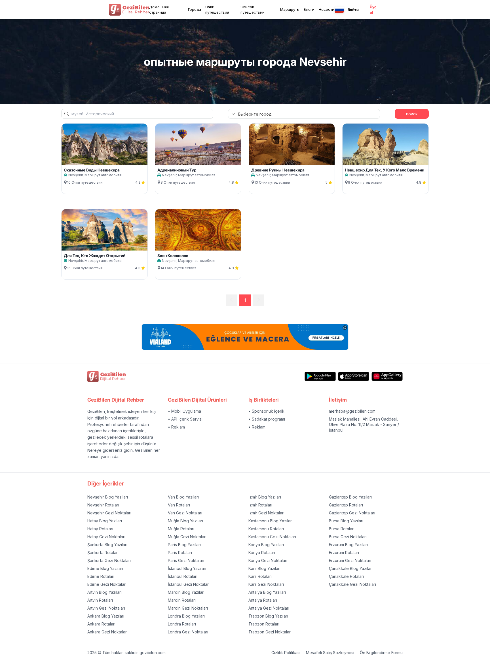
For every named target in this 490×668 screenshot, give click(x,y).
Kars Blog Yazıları (264, 568)
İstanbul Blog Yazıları (187, 568)
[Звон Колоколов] (198, 230)
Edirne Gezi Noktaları (106, 584)
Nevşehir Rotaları (103, 504)
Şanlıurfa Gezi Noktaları (109, 560)
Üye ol (373, 10)
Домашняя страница (159, 10)
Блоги (309, 9)
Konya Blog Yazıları (266, 544)
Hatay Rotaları (100, 528)
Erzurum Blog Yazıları (348, 544)
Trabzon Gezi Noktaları (270, 631)
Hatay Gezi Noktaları (106, 536)
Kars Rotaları (260, 576)
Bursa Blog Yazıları (346, 520)
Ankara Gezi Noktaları (107, 631)
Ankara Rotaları (101, 624)
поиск (411, 113)
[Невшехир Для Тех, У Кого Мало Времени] (385, 144)
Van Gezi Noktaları (185, 512)
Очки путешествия (217, 10)
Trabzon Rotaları (263, 624)
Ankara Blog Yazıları (105, 616)
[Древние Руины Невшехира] (292, 144)
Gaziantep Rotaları (346, 504)
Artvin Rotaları (100, 600)
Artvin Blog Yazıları (104, 592)
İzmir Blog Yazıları (264, 497)
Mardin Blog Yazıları (186, 592)
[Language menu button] (339, 9)
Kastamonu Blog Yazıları (270, 520)
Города (194, 9)
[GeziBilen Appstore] (353, 376)
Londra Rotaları (182, 624)
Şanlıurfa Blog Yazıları (107, 544)
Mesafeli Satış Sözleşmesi (330, 652)
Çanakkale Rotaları (346, 576)
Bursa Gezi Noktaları (348, 536)
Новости (326, 9)
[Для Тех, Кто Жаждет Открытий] (104, 230)
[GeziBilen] (129, 10)
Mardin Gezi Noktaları (188, 608)
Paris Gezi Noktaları (186, 560)
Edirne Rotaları (100, 576)
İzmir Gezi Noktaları (266, 512)
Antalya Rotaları (262, 600)
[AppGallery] (387, 376)
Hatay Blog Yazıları (104, 520)
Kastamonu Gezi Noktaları (272, 536)
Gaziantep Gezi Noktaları (352, 512)
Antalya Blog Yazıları (267, 592)
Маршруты (289, 9)
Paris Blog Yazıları (184, 544)
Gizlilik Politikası (285, 652)
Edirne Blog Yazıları (105, 568)
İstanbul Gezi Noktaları (189, 584)
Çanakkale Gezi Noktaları (352, 584)
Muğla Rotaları (181, 528)
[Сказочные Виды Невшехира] (104, 144)
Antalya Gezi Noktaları (268, 608)
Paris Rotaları (180, 552)
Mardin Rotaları (182, 600)
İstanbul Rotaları (182, 576)
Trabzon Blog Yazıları (268, 616)
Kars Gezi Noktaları (266, 584)
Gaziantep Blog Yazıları (350, 497)
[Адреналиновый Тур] (198, 144)
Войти (353, 9)
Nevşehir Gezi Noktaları (109, 512)
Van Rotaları (179, 504)
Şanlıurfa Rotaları (103, 552)
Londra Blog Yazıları (186, 616)
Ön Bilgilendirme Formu (381, 652)
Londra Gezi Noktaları (188, 631)
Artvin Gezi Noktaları (106, 608)
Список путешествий (252, 10)
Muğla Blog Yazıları (185, 520)
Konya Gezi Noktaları (267, 560)
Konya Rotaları (261, 552)
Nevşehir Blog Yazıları (107, 497)
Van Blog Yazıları (183, 497)
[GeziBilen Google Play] (320, 376)
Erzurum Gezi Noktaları (350, 560)
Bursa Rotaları (341, 528)
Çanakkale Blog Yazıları (351, 568)
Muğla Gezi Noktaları (187, 536)
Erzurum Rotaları (344, 552)
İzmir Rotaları (260, 504)
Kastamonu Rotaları (266, 528)
